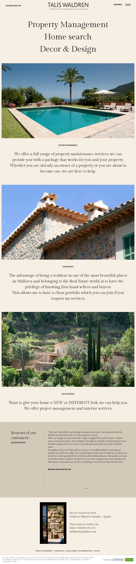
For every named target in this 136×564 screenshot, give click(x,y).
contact (97, 551)
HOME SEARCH (68, 267)
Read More (107, 559)
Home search (68, 37)
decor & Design (71, 551)
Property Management (68, 24)
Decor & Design (68, 49)
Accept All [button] (129, 559)
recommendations (85, 551)
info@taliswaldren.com (83, 531)
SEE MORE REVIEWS (18, 442)
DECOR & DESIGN (68, 394)
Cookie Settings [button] (118, 559)
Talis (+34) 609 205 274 (82, 527)
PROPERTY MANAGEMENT (68, 145)
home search (59, 551)
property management (44, 551)
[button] (4, 100)
